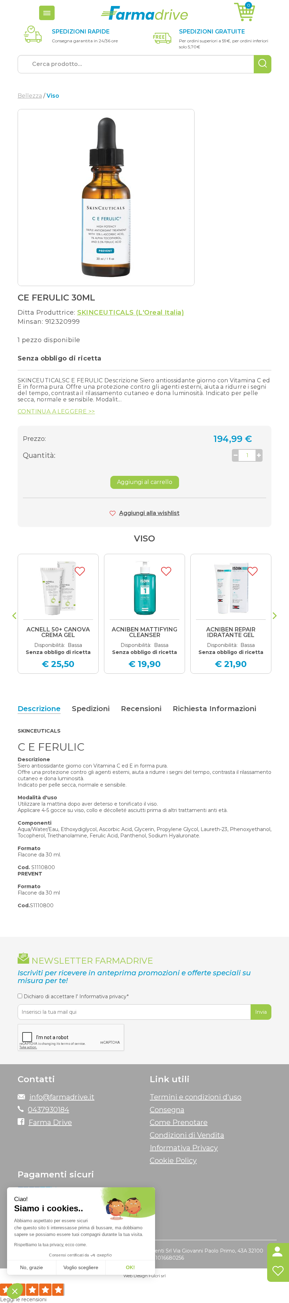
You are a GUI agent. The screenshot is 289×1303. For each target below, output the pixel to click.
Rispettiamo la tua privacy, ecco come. (50, 1244)
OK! (130, 1267)
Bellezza (30, 95)
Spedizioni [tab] (91, 708)
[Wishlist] (278, 1272)
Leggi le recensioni (23, 1299)
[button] (278, 1252)
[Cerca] (262, 64)
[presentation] (14, 616)
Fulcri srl (157, 1275)
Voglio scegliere (80, 1267)
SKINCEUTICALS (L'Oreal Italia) (130, 312)
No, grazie (31, 1267)
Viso (144, 538)
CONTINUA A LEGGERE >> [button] (56, 411)
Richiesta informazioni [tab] (214, 708)
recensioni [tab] (141, 708)
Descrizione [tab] (39, 708)
